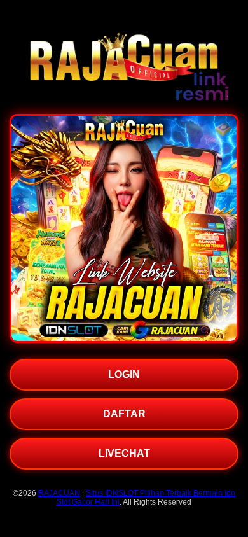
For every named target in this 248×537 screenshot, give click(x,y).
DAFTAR (124, 413)
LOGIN (124, 374)
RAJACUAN (59, 493)
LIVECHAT (124, 453)
